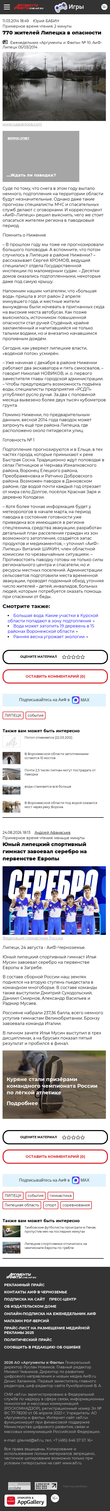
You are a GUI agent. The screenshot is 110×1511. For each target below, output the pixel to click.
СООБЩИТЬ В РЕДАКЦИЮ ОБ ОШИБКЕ (42, 1347)
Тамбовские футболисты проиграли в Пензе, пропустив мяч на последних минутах (60, 1229)
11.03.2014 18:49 (16, 21)
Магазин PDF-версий (26, 1321)
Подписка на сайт (24, 1299)
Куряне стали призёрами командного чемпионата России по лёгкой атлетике (52, 1086)
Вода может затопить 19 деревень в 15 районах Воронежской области (51, 629)
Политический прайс (28, 1339)
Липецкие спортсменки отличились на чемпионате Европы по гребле (56, 1246)
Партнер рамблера (75, 1486)
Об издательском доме (30, 1306)
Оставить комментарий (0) (55, 676)
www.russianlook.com (22, 124)
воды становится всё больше (48, 786)
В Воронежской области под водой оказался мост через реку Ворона (61, 805)
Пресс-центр (62, 1299)
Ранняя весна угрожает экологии (49, 636)
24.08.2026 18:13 (16, 832)
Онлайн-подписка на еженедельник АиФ (50, 1313)
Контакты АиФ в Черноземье (35, 1292)
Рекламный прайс (24, 1285)
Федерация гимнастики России (33, 938)
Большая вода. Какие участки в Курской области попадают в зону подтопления (53, 618)
